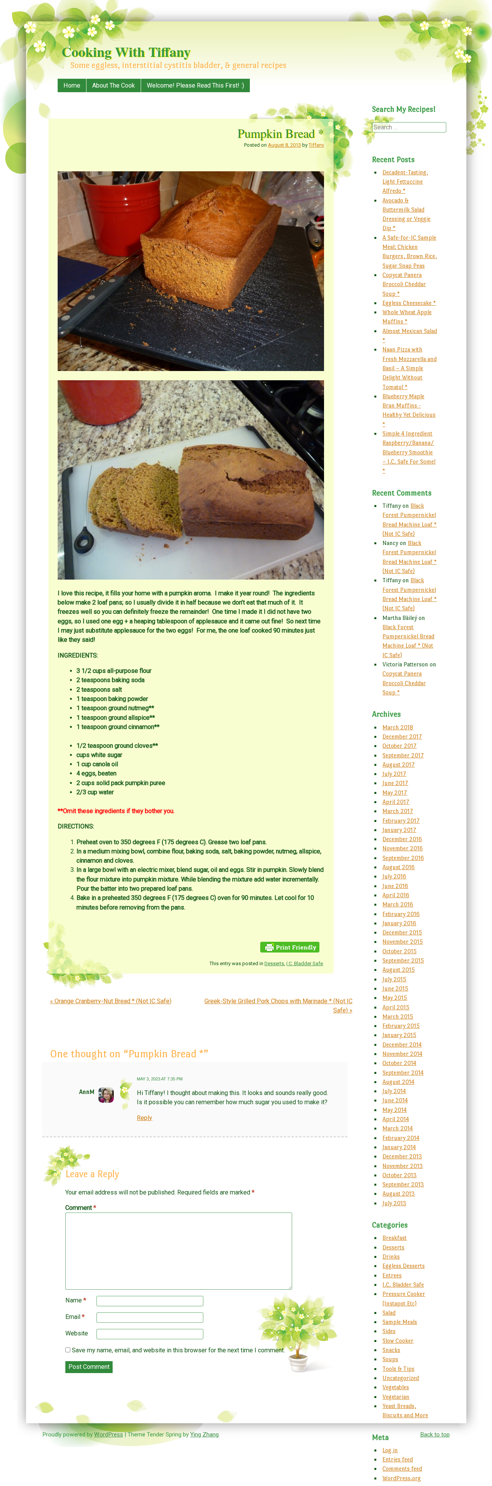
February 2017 (401, 820)
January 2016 (399, 923)
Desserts (274, 963)
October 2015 (399, 951)
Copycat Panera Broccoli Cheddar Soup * (404, 284)
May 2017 (394, 792)
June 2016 (395, 886)
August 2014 (398, 1081)
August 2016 (398, 867)
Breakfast (394, 1237)
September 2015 (403, 960)
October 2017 (399, 745)
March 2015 (397, 1016)
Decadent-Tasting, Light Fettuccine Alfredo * (405, 181)
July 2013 (394, 1203)
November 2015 (402, 941)
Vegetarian (395, 1396)
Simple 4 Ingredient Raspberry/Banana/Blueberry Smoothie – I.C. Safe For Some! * (408, 452)
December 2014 (402, 1044)
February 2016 (401, 914)
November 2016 (402, 848)
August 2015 (398, 969)
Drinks (391, 1256)
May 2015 (394, 997)
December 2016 (402, 839)
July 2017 (394, 773)
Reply (144, 1118)
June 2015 (395, 988)
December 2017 (402, 736)
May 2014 (394, 1110)
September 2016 (403, 858)
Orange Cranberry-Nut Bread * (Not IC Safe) (110, 1001)
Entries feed (397, 1459)
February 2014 (400, 1138)
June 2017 (395, 783)
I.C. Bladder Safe (304, 963)
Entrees (392, 1275)
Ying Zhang (204, 1434)
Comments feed (402, 1468)
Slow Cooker (398, 1340)
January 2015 (399, 1035)
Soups (390, 1359)
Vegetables (395, 1387)
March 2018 (397, 727)
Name (75, 1300)
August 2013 (398, 1193)
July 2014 (394, 1091)
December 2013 (402, 1156)
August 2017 (398, 764)
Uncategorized (400, 1378)
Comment (80, 1207)
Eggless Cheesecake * (409, 303)
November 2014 (402, 1053)
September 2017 (403, 755)
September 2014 (403, 1072)
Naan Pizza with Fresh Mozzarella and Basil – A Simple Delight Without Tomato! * (409, 368)
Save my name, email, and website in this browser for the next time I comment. (178, 1350)
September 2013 (403, 1184)
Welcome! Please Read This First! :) (195, 85)
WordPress (108, 1434)
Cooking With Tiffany (126, 51)
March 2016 (397, 904)
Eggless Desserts (403, 1265)
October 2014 (399, 1063)
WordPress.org (401, 1478)
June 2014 (395, 1100)
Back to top (435, 1434)
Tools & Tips (398, 1368)
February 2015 (401, 1025)
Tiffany (316, 145)
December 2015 (402, 932)
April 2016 (395, 895)
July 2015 (394, 979)
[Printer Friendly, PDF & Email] (289, 951)
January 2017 (399, 830)
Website (76, 1333)
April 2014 (395, 1119)
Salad (389, 1312)
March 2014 (397, 1128)
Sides (389, 1331)
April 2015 (395, 1007)
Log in (390, 1450)
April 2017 (395, 801)
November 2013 (402, 1166)
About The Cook (113, 85)
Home (71, 85)
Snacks (391, 1350)
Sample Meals (399, 1322)
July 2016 (394, 876)
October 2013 (399, 1175)
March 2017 (397, 811)
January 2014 (399, 1147)
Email (75, 1316)
